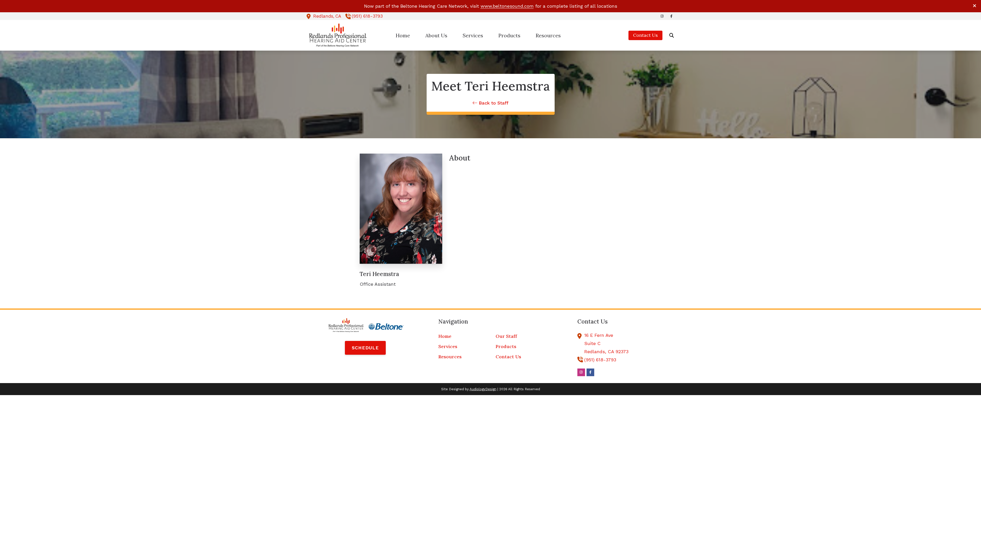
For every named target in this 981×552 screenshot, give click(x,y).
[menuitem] (403, 35)
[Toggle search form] (671, 35)
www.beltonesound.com (507, 6)
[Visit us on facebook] (671, 16)
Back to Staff (492, 103)
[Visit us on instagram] (662, 16)
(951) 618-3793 (367, 16)
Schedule (365, 347)
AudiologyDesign (483, 389)
